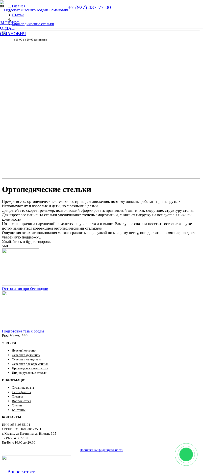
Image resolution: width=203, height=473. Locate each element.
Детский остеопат (24, 350)
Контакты (18, 410)
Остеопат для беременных (30, 364)
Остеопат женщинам (26, 359)
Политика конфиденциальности (101, 450)
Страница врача (23, 387)
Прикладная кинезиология (30, 368)
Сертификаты (21, 392)
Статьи (17, 405)
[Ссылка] (34, 10)
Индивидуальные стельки (29, 373)
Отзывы (17, 396)
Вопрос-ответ (21, 401)
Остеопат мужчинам (26, 355)
